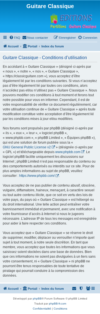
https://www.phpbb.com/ (37, 176)
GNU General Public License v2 (27, 147)
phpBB (37, 298)
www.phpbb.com (67, 152)
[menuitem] (14, 37)
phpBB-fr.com (57, 303)
